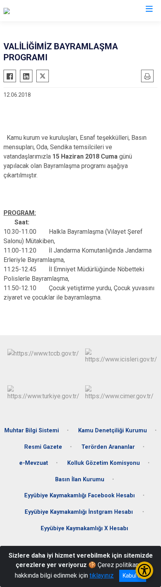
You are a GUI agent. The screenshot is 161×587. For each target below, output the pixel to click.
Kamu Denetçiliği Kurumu (112, 430)
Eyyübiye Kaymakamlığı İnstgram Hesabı (79, 512)
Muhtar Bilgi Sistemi (31, 430)
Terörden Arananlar (108, 447)
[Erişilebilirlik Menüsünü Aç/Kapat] (144, 570)
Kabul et (133, 576)
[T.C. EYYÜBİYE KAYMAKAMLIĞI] (46, 10)
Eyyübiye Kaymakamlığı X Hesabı (84, 528)
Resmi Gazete (43, 447)
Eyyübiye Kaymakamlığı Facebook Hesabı (79, 495)
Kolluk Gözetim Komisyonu (103, 463)
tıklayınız (101, 575)
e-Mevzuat (33, 463)
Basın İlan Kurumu (79, 479)
